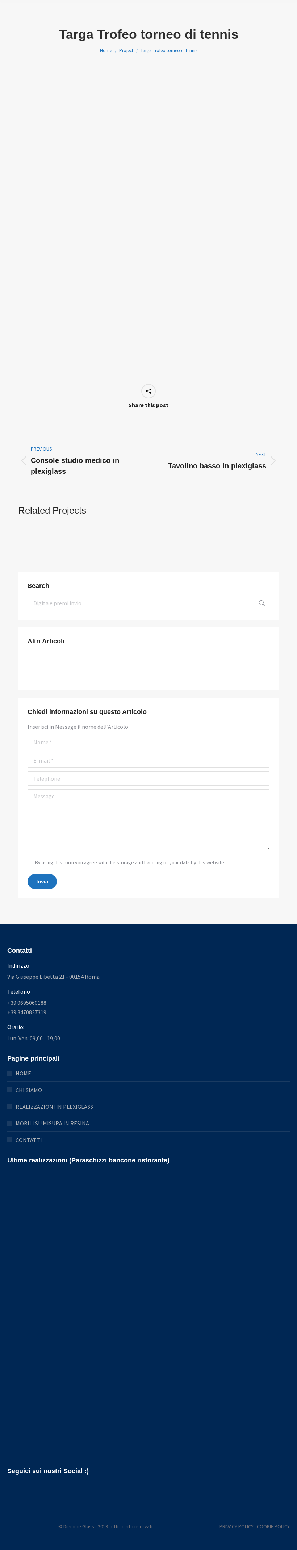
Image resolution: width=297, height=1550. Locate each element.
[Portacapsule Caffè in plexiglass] (97, 667)
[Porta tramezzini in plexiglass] (209, 667)
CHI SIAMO (29, 1090)
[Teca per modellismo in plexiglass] (41, 667)
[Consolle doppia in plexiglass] (237, 667)
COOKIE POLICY (273, 1526)
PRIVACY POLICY (236, 1526)
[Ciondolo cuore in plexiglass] (69, 667)
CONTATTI (29, 1140)
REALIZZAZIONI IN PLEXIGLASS (54, 1106)
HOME (23, 1073)
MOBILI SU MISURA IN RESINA (52, 1123)
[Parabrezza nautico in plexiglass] (125, 667)
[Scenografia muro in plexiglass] (153, 667)
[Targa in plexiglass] (181, 667)
